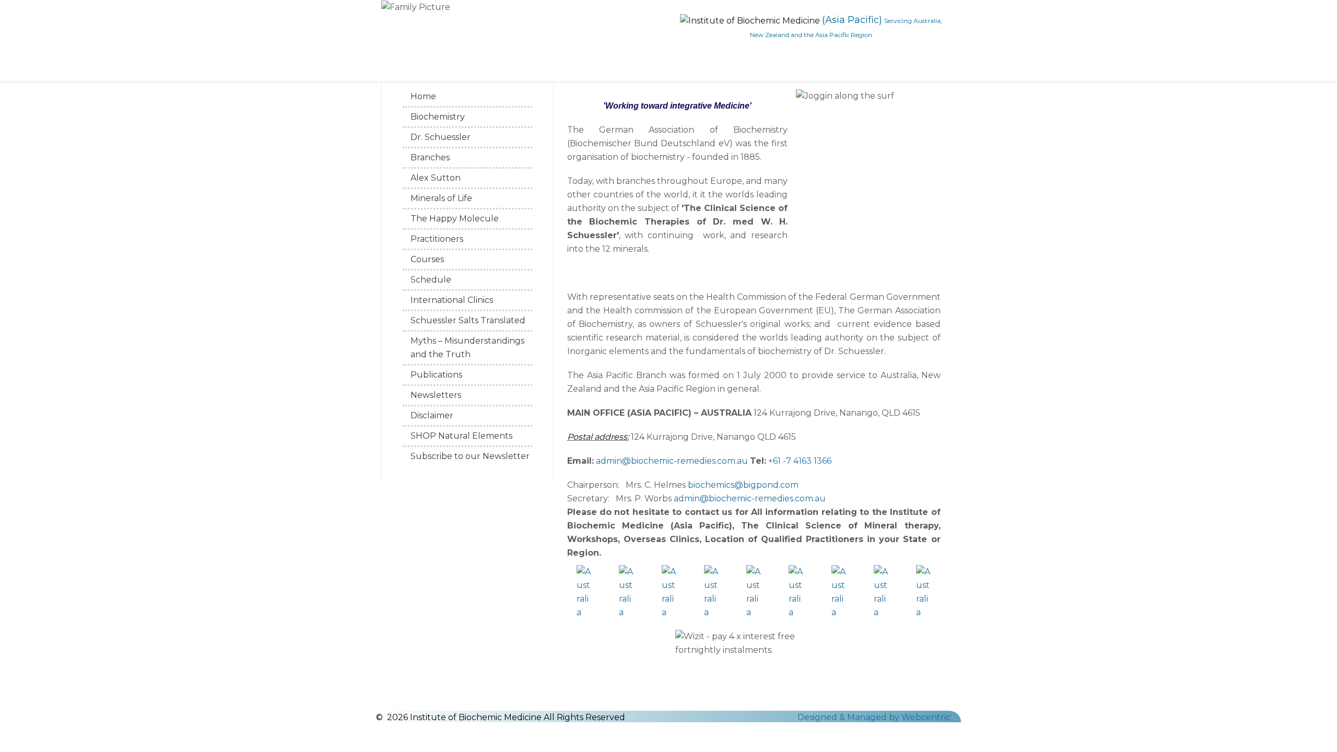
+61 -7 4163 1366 (799, 461)
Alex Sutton (436, 178)
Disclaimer (432, 415)
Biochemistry (438, 117)
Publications (436, 375)
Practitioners (437, 239)
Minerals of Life (441, 198)
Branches (430, 157)
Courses (427, 259)
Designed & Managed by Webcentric (874, 717)
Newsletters (436, 395)
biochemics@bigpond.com (743, 485)
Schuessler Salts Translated (468, 320)
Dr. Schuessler (441, 137)
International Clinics (452, 300)
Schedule (431, 280)
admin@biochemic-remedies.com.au (672, 461)
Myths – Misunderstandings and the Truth (467, 347)
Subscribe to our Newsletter (470, 456)
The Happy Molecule (455, 219)
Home (423, 96)
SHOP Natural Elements (461, 436)
